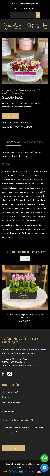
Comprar (8, 116)
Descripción (13, 142)
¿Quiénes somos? (10, 392)
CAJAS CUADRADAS (21, 122)
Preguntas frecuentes (12, 407)
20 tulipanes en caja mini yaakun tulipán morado (25, 315)
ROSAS (17, 127)
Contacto (6, 397)
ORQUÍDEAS (26, 127)
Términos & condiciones (13, 402)
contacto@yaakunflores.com (25, 365)
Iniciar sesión (19, 8)
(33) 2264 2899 (18, 362)
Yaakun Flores (28, 464)
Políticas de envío (33, 142)
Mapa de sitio (8, 412)
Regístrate (30, 8)
